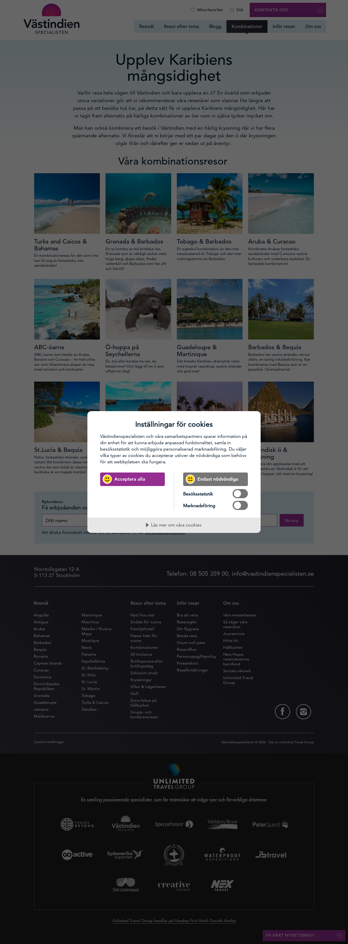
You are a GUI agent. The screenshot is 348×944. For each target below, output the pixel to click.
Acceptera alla (129, 479)
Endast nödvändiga (217, 479)
